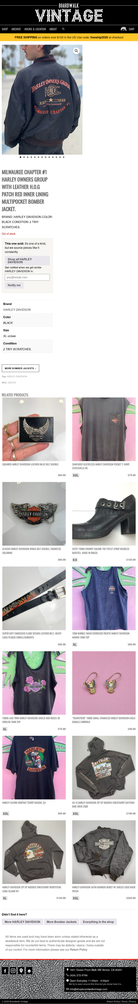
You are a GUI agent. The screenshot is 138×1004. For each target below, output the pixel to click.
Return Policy (78, 949)
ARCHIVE (16, 29)
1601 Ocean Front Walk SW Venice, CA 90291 (95, 970)
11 (56, 157)
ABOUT (53, 29)
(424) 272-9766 (78, 975)
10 (53, 157)
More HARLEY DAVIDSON (22, 922)
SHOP (5, 29)
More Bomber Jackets (20, 368)
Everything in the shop (98, 922)
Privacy (132, 1001)
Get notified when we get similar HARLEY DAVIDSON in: (23, 269)
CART (131, 29)
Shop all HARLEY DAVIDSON (20, 260)
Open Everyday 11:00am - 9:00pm (96, 982)
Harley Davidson (17, 376)
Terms (124, 1001)
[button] (76, 51)
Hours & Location (35, 29)
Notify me (14, 285)
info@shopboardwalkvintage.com (88, 989)
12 (60, 157)
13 (63, 157)
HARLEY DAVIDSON (17, 310)
